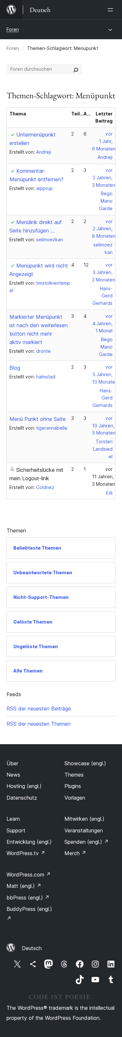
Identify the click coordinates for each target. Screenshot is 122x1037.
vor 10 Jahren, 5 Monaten (103, 425)
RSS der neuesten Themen (39, 724)
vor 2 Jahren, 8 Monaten (103, 229)
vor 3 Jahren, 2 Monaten (103, 272)
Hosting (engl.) (24, 786)
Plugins (72, 786)
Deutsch (32, 948)
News (13, 774)
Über (12, 763)
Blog (14, 367)
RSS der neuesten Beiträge (39, 708)
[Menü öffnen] (111, 9)
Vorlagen (74, 797)
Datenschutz (22, 797)
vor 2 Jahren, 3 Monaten (103, 177)
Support (16, 830)
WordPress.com (29, 874)
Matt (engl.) (24, 886)
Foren (13, 29)
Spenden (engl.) (86, 842)
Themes (74, 774)
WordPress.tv (26, 853)
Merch (75, 853)
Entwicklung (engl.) (29, 842)
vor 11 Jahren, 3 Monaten (103, 476)
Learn (13, 819)
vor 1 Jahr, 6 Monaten (103, 141)
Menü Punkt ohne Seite (37, 419)
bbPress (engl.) (28, 897)
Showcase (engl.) (85, 763)
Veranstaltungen (83, 830)
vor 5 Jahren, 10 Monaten (105, 374)
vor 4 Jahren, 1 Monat (102, 323)
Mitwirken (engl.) (84, 819)
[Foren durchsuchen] (76, 69)
